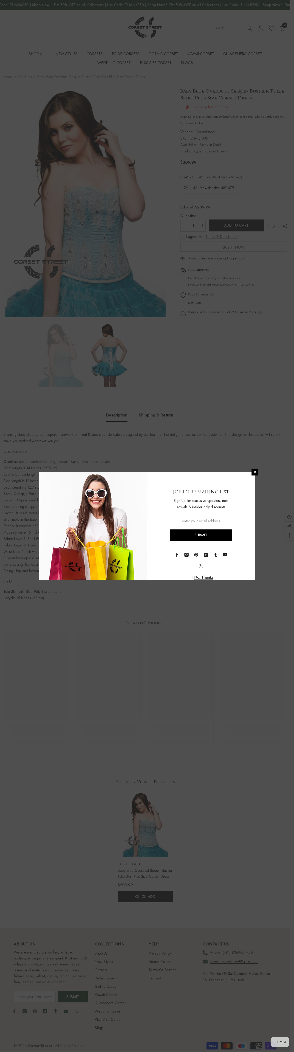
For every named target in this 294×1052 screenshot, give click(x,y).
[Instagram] (186, 555)
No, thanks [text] (203, 577)
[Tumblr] (215, 555)
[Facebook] (177, 555)
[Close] (255, 472)
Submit (201, 535)
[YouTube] (225, 555)
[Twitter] (201, 566)
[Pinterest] (196, 555)
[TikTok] (206, 555)
